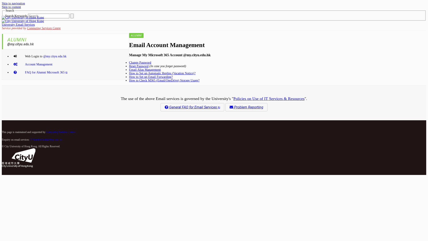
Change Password (140, 62)
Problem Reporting (248, 107)
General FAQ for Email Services (193, 107)
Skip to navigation (13, 3)
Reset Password (138, 66)
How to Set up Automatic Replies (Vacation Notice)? (162, 73)
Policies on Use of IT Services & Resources (269, 98)
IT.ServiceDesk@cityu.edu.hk (46, 139)
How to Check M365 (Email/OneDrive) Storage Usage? (164, 80)
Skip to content (11, 7)
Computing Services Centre (44, 28)
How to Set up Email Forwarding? (151, 77)
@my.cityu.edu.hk (54, 56)
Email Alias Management (145, 69)
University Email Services (18, 24)
